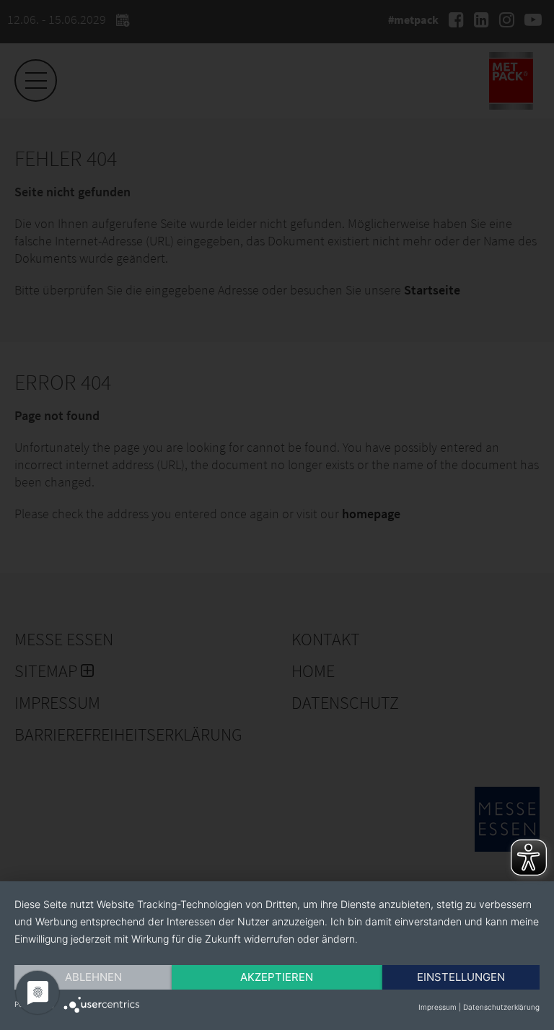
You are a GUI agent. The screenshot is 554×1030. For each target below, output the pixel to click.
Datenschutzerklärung (501, 1007)
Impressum (437, 1007)
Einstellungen (461, 977)
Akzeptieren (276, 977)
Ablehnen (93, 977)
